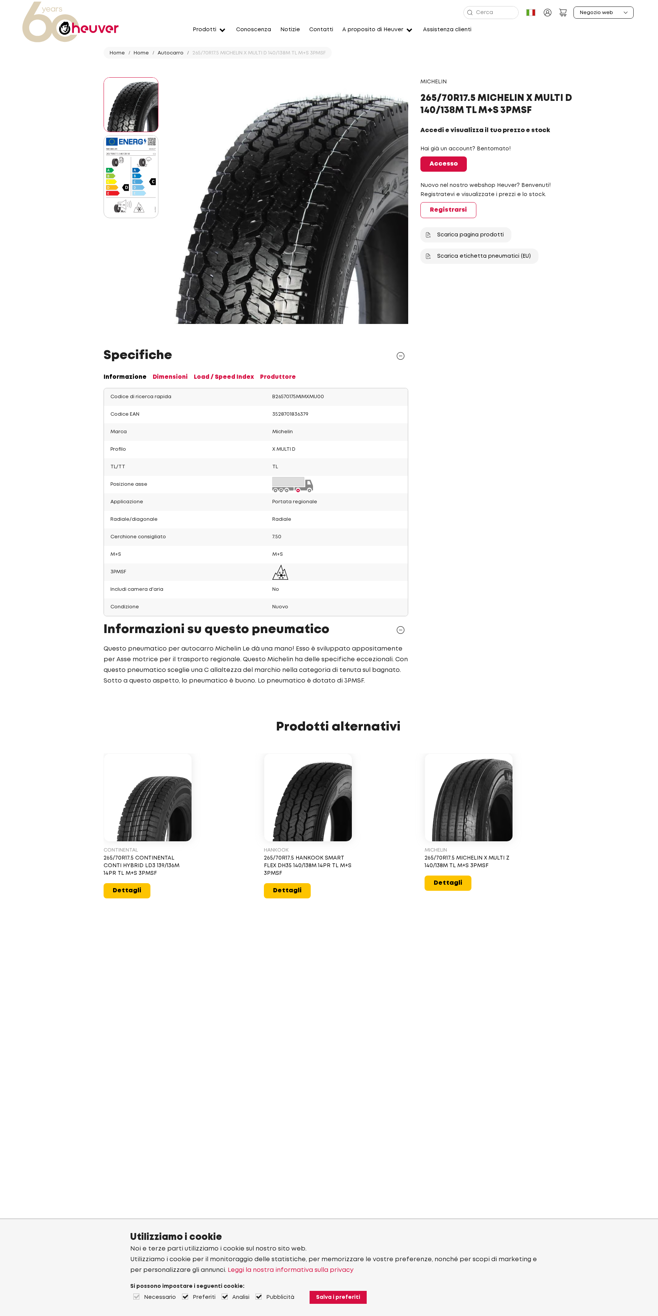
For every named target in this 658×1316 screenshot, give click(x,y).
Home (117, 53)
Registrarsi (448, 210)
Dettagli (127, 890)
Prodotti (204, 29)
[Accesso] (547, 12)
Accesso (444, 164)
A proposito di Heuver (372, 29)
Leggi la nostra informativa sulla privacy (290, 1270)
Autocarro (171, 53)
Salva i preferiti (338, 1297)
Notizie (290, 29)
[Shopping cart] (562, 12)
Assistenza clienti (447, 29)
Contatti (321, 29)
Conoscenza (253, 29)
